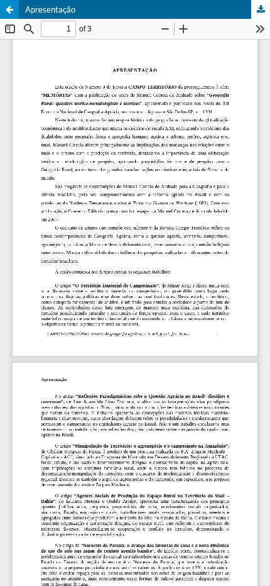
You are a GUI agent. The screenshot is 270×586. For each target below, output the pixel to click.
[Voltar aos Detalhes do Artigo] (9, 9)
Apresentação (50, 9)
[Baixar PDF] (260, 9)
